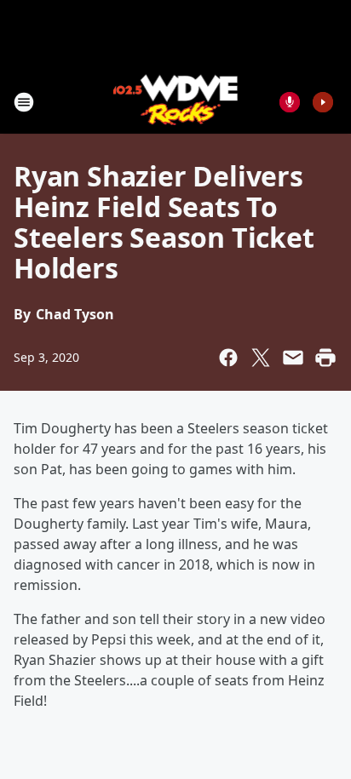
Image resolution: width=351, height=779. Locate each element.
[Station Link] (176, 101)
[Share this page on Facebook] (228, 357)
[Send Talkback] (289, 102)
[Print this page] (325, 357)
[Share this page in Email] (293, 357)
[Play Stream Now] (323, 102)
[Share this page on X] (261, 357)
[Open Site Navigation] (24, 102)
